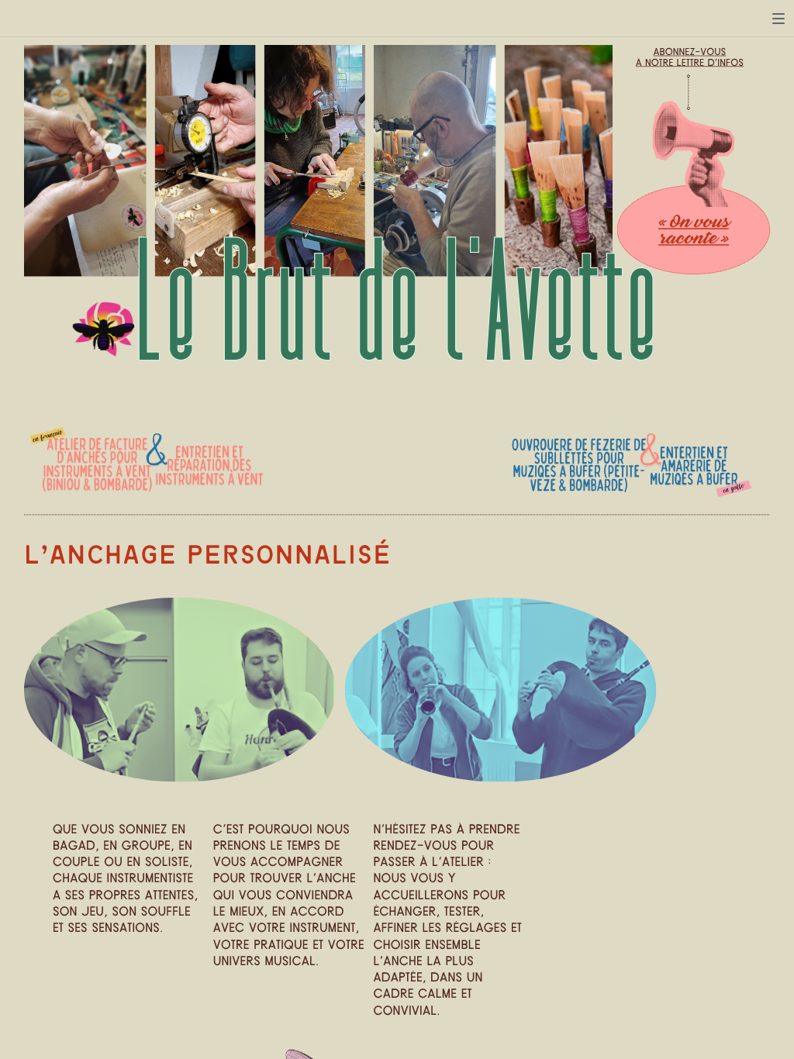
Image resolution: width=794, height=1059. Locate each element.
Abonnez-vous (690, 52)
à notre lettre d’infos (690, 62)
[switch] (778, 18)
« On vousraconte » (693, 230)
